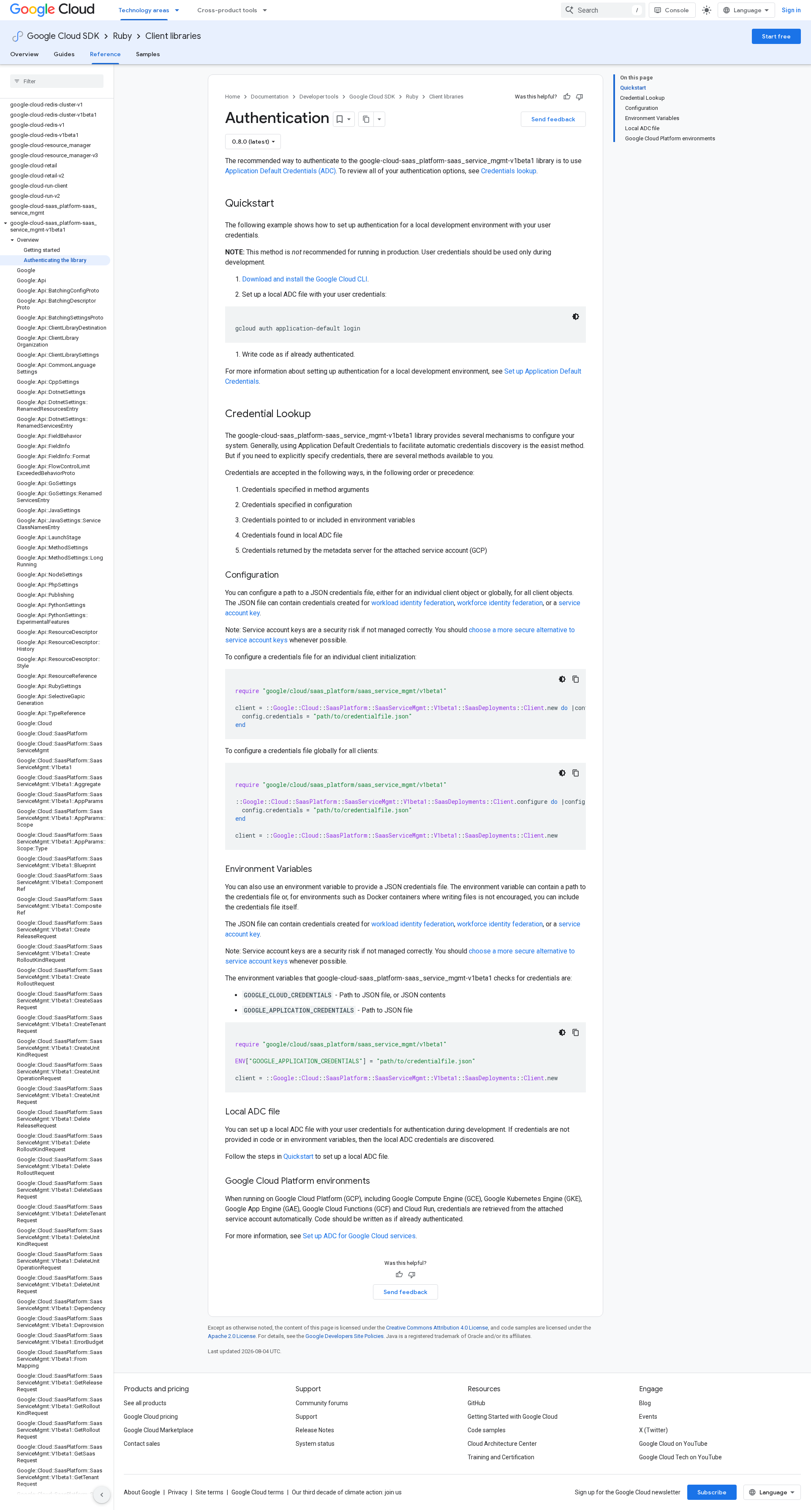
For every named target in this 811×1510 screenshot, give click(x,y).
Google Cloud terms (257, 1492)
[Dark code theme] (575, 316)
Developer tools (318, 96)
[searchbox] (56, 81)
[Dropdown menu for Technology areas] (179, 10)
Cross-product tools (227, 10)
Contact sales (142, 1443)
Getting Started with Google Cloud (513, 1416)
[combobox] (603, 10)
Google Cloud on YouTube (673, 1443)
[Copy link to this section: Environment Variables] (320, 870)
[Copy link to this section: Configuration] (287, 576)
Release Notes (315, 1430)
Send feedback (553, 119)
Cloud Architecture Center (502, 1443)
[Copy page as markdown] (366, 119)
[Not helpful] (579, 96)
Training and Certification (501, 1457)
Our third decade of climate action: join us (347, 1492)
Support (306, 1416)
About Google (142, 1492)
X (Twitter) (653, 1430)
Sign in (791, 10)
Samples (148, 54)
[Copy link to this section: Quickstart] (282, 204)
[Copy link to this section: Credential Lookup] (319, 415)
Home (232, 96)
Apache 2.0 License (232, 1336)
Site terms (209, 1492)
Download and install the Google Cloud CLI (304, 279)
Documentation (269, 96)
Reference (105, 54)
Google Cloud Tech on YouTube (680, 1457)
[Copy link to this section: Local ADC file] (288, 1112)
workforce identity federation (500, 603)
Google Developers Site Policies (344, 1336)
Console (677, 10)
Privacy (178, 1492)
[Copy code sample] (575, 679)
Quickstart (298, 1156)
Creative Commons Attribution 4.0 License (437, 1327)
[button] (55, 226)
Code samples (487, 1430)
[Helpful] (567, 96)
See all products (145, 1403)
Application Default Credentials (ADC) (280, 171)
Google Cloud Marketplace (158, 1430)
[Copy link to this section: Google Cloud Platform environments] (378, 1182)
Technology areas (144, 10)
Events (648, 1416)
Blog (645, 1403)
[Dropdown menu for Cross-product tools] (267, 10)
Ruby (122, 36)
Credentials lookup (508, 171)
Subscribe (712, 1492)
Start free (776, 36)
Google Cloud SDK (63, 36)
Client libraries (173, 36)
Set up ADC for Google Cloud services (359, 1236)
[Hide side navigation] (101, 1494)
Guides (64, 54)
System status (315, 1443)
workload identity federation (412, 603)
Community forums (322, 1403)
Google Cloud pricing (151, 1416)
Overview (24, 54)
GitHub (476, 1403)
